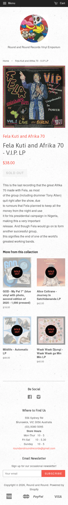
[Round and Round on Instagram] (38, 397)
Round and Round (37, 485)
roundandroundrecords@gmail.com (34, 448)
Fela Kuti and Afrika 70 (24, 136)
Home (6, 60)
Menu (11, 3)
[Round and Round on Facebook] (30, 397)
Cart (62, 3)
